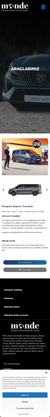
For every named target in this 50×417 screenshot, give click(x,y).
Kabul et (25, 395)
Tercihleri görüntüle (25, 408)
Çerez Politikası (23, 414)
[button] (46, 372)
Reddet (25, 402)
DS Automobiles (12, 364)
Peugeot (8, 369)
